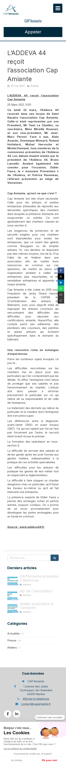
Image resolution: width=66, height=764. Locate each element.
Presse (11, 640)
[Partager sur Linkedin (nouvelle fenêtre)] (61, 282)
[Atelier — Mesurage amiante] (12, 607)
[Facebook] (7, 713)
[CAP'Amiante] (11, 9)
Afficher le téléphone (36, 699)
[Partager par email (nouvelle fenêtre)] (61, 295)
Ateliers (12, 647)
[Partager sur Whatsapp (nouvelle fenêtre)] (61, 288)
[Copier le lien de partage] (61, 301)
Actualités (13, 633)
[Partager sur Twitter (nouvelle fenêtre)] (61, 276)
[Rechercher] (55, 558)
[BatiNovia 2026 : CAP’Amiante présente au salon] (12, 579)
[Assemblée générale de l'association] (12, 594)
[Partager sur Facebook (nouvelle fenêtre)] (61, 270)
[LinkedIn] (16, 713)
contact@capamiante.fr (36, 704)
